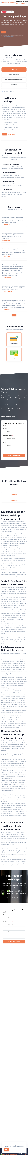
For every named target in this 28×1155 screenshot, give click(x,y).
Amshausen (14, 494)
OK (6, 1149)
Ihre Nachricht (6, 442)
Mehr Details (11, 134)
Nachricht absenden (14, 455)
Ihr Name (5, 428)
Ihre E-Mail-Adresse (7, 435)
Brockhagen (14, 500)
